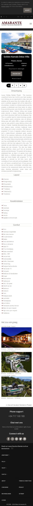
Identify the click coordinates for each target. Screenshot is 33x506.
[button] (5, 44)
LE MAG (4, 500)
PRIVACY (21, 487)
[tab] (8, 85)
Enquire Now (16, 73)
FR (31, 16)
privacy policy (5, 6)
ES (28, 16)
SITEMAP (21, 493)
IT (24, 16)
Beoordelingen (6, 493)
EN (18, 16)
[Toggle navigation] (30, 24)
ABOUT (4, 481)
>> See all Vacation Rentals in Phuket (19, 405)
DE (21, 16)
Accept (27, 10)
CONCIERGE (5, 487)
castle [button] (4, 474)
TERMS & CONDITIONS (25, 481)
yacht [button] (4, 468)
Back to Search (17, 78)
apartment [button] (5, 455)
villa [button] (3, 461)
